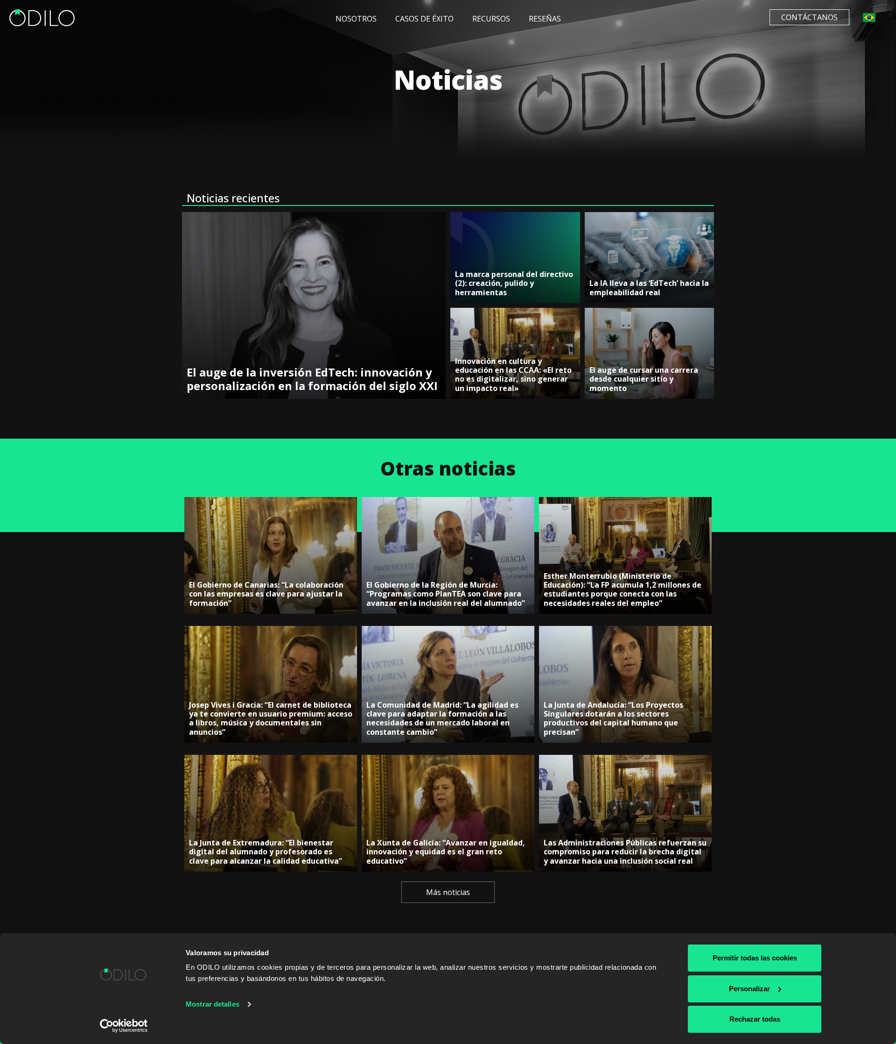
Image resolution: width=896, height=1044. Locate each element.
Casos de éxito (424, 19)
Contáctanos (809, 17)
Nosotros (356, 19)
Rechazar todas (754, 1019)
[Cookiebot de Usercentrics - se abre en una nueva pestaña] (124, 1026)
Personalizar (749, 989)
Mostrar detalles (212, 1004)
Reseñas (545, 19)
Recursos (491, 19)
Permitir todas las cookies (755, 958)
